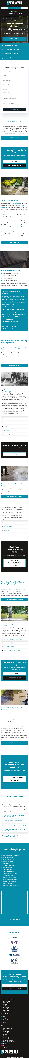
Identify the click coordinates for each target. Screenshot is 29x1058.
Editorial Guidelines (7, 1038)
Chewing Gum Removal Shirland (10, 879)
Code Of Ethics (6, 1037)
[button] (13, 8)
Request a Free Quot (14, 988)
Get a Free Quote (14, 165)
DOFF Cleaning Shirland (8, 869)
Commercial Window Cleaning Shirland (11, 885)
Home (4, 1016)
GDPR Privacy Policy (7, 1029)
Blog (4, 1021)
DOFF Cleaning (14, 242)
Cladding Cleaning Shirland (8, 859)
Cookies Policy (6, 1031)
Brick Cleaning (6, 1010)
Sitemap (4, 1022)
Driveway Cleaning (7, 1008)
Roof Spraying (6, 1005)
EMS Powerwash (14, 137)
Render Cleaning (6, 1001)
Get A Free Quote (14, 919)
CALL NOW (14, 161)
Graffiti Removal (14, 365)
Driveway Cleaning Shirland (9, 865)
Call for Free (14, 985)
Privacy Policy (6, 1032)
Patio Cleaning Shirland (8, 863)
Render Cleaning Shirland (8, 857)
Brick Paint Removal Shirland (9, 881)
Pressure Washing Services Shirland (11, 855)
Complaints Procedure (8, 1040)
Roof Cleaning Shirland (8, 861)
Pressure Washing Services (14, 496)
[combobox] (14, 94)
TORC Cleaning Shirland (8, 871)
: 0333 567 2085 (14, 779)
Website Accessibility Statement (10, 1035)
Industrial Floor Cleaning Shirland (10, 873)
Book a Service (14, 39)
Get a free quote (14, 454)
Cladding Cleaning (7, 1002)
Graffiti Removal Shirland (8, 875)
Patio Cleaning (6, 1007)
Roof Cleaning (6, 1004)
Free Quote (5, 1018)
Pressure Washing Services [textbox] (9, 94)
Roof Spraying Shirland (8, 883)
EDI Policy (5, 1034)
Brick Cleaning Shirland (8, 867)
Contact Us (5, 1019)
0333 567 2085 (16, 14)
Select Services (6, 92)
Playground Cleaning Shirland (9, 877)
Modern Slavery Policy (8, 1028)
